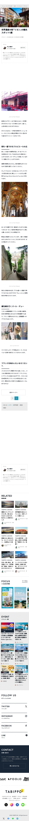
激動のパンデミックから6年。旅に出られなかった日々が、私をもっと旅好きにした (7, 516)
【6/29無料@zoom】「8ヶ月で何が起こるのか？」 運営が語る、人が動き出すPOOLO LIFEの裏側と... (21, 678)
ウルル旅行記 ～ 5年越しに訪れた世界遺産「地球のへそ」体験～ (21, 541)
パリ (10, 405)
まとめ (5, 405)
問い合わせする (14, 766)
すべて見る (25, 581)
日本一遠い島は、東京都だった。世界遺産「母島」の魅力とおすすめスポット (7, 565)
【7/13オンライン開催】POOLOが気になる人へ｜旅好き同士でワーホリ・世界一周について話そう (7, 657)
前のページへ (13, 392)
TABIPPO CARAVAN (6, 510)
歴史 (5, 408)
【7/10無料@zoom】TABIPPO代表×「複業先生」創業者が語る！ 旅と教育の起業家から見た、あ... (21, 635)
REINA (5, 545)
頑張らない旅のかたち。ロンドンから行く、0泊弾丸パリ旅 (7, 540)
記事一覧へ (23, 47)
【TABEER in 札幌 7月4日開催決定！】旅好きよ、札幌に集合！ (7, 676)
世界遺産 (15, 405)
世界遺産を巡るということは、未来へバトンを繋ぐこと (21, 514)
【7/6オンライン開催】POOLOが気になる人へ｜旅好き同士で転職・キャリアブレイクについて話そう (21, 657)
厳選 (21, 405)
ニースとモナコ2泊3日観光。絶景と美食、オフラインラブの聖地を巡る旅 (21, 565)
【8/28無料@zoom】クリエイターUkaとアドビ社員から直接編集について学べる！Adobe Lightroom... (7, 635)
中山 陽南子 (10, 46)
